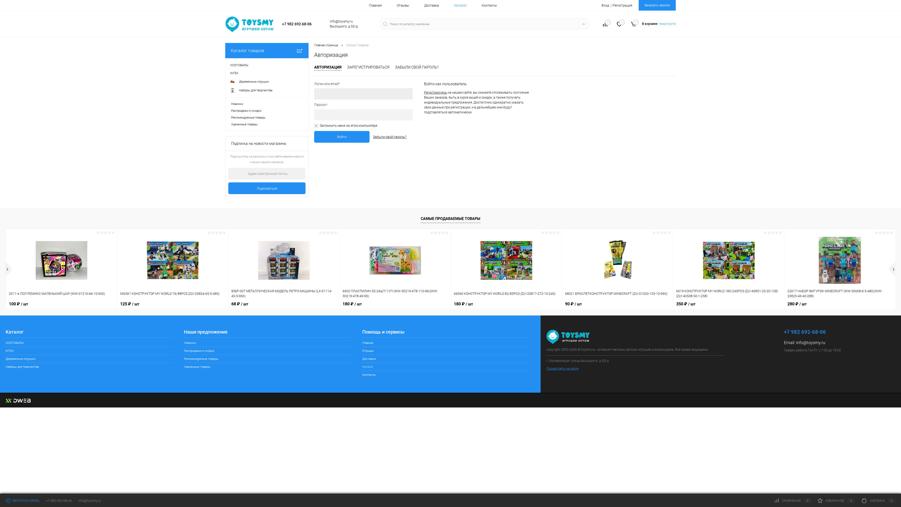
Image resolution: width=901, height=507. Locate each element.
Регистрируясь (435, 92)
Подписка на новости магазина (258, 143)
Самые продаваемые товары (450, 218)
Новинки (237, 104)
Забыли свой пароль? (417, 67)
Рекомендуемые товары (248, 117)
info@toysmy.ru (810, 342)
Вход (605, 5)
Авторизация (328, 67)
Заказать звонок (657, 5)
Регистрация (622, 5)
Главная (375, 5)
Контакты (489, 5)
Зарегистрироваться (368, 67)
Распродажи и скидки (246, 110)
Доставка (431, 5)
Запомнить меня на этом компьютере (348, 125)
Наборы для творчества (22, 367)
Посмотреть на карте (562, 368)
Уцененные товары (244, 124)
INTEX (10, 351)
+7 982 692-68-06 (59, 501)
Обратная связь (25, 501)
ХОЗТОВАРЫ (15, 343)
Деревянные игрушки (20, 359)
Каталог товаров (247, 50)
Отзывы (403, 5)
